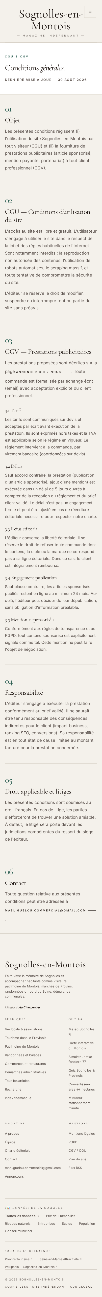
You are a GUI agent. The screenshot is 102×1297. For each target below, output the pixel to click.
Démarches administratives (25, 1072)
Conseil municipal (18, 1231)
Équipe (10, 1142)
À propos (12, 1133)
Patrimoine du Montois (22, 1046)
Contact (11, 1159)
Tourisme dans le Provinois (25, 1038)
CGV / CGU (77, 1150)
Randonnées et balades (23, 1055)
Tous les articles (17, 1081)
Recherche (13, 1089)
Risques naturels (17, 1223)
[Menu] (90, 12)
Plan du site (77, 1159)
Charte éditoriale (17, 1150)
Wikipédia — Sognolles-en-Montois (31, 1267)
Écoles (67, 1223)
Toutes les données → (22, 1216)
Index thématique (18, 1098)
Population (87, 1223)
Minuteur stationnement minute (79, 1103)
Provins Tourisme (19, 1259)
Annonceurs (14, 1176)
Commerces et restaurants (25, 1064)
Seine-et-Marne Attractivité (61, 1259)
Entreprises (46, 1223)
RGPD (73, 1142)
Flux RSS (75, 1168)
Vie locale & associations (24, 1029)
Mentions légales (82, 1133)
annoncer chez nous (38, 372)
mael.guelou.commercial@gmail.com (45, 910)
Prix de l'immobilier (60, 1216)
